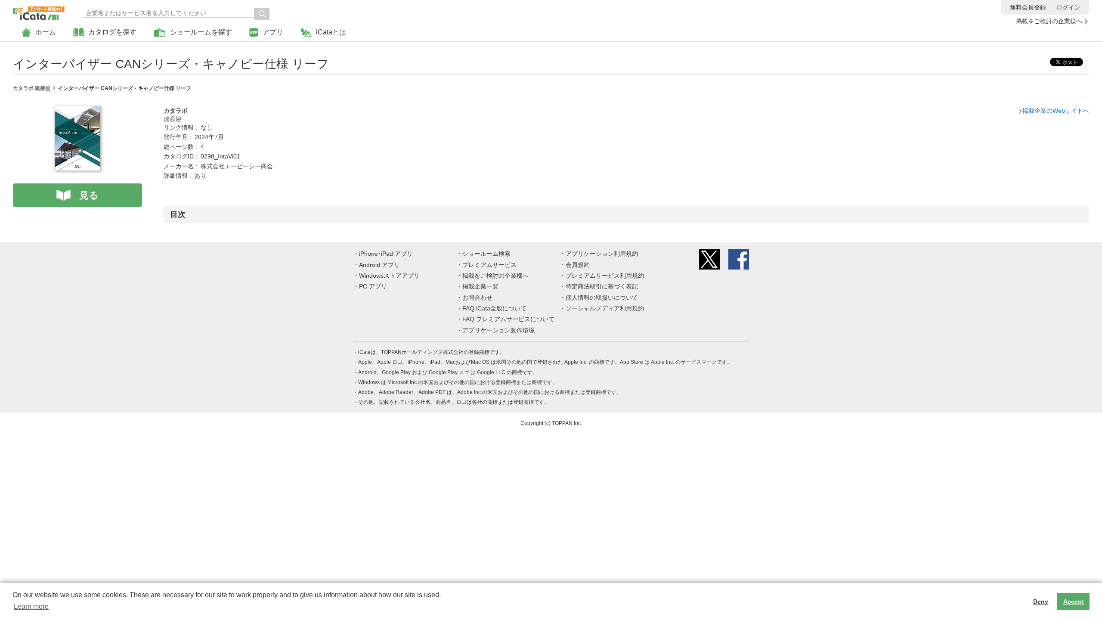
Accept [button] (1073, 601)
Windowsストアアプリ (389, 275)
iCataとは (331, 32)
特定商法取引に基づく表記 (602, 286)
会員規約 (578, 264)
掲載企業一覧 (480, 286)
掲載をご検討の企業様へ (1049, 21)
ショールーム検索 (486, 253)
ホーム (45, 32)
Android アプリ (379, 264)
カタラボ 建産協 (31, 88)
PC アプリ (373, 286)
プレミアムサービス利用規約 (605, 275)
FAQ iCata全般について (494, 308)
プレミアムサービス (489, 264)
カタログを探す (112, 32)
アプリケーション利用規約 (602, 253)
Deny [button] (1040, 601)
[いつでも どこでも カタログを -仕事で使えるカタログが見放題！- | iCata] (39, 11)
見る (89, 195)
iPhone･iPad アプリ (386, 253)
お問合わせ (477, 297)
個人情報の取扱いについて (602, 297)
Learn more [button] (31, 606)
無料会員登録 (1028, 7)
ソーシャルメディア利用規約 (605, 308)
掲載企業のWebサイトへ (1055, 110)
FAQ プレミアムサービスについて (508, 319)
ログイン (1068, 7)
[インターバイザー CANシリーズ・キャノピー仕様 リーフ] (77, 110)
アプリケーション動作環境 (498, 330)
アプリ (273, 32)
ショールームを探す (201, 32)
